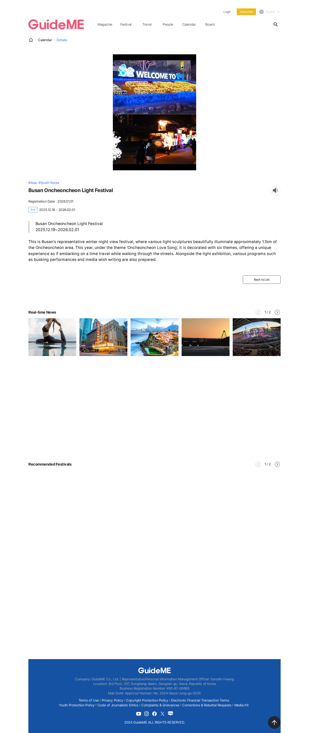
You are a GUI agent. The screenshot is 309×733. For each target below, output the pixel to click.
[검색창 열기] (276, 24)
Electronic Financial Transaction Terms (200, 700)
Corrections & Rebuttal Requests (206, 705)
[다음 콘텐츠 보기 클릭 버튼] (277, 312)
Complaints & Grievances (160, 705)
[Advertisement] (154, 419)
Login (227, 11)
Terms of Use (89, 700)
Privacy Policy (112, 700)
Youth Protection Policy (77, 705)
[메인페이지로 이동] (56, 24)
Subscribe (246, 11)
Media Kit (241, 705)
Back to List (261, 279)
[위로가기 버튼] (274, 722)
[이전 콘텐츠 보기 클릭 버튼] (258, 312)
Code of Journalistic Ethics (118, 705)
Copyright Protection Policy (147, 700)
